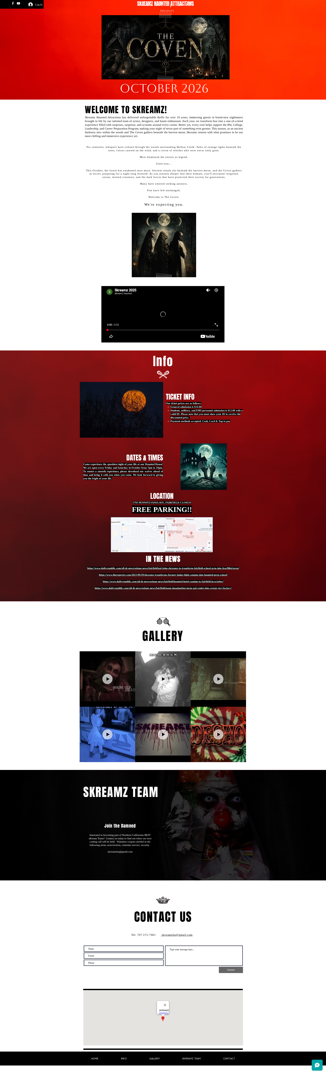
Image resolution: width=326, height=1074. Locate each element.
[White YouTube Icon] (18, 3)
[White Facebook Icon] (13, 3)
